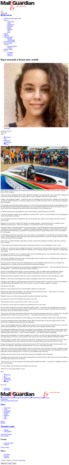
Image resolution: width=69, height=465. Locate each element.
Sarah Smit (7, 128)
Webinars (6, 444)
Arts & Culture (5, 435)
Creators (5, 399)
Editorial (6, 430)
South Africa (7, 408)
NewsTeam (22, 460)
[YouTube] (10, 15)
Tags (2, 399)
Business (3, 423)
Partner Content (5, 447)
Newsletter (7, 454)
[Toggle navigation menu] (2, 11)
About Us (6, 457)
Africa (5, 409)
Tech (5, 417)
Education (6, 412)
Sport (5, 418)
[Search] (6, 13)
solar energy (7, 389)
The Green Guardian (6, 434)
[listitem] (4, 397)
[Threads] (5, 15)
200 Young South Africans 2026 (9, 400)
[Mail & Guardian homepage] (34, 6)
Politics (3, 421)
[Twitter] (8, 15)
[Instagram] (2, 15)
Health (6, 414)
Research (6, 456)
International (7, 411)
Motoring (6, 415)
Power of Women (8, 443)
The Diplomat (7, 431)
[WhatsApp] (9, 15)
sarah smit (6, 388)
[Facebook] (1, 15)
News (3, 404)
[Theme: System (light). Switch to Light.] (3, 14)
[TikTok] (6, 15)
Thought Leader (8, 426)
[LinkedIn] (4, 15)
